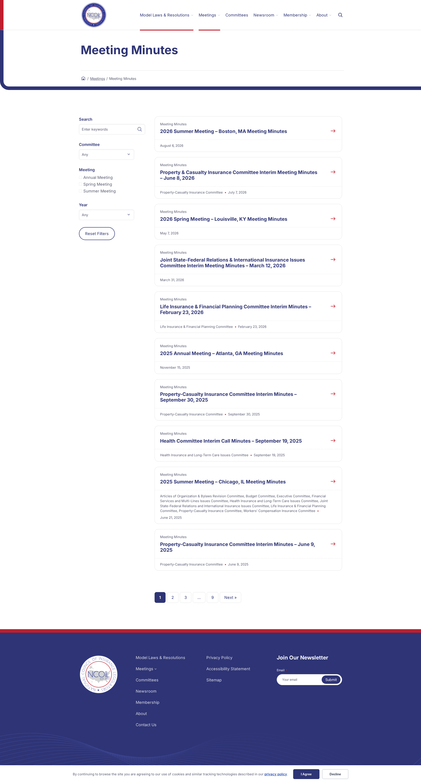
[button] (106, 154)
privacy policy (275, 774)
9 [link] (212, 597)
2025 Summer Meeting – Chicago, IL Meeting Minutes (223, 482)
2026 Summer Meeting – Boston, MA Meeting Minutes (223, 131)
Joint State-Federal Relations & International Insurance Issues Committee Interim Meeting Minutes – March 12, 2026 (232, 262)
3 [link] (185, 597)
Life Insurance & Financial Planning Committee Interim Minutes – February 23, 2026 (235, 309)
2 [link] (172, 597)
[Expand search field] (340, 14)
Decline (335, 774)
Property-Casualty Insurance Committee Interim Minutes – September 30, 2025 (228, 397)
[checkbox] (112, 177)
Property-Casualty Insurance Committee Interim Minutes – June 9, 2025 (237, 547)
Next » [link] (230, 597)
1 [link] (160, 597)
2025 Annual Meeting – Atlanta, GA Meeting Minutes (221, 353)
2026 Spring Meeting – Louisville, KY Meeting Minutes (223, 219)
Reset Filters (97, 233)
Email (282, 670)
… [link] (199, 597)
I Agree (306, 774)
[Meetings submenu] (155, 669)
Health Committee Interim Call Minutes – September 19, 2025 (231, 441)
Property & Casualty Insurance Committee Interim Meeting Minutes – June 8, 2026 (238, 175)
